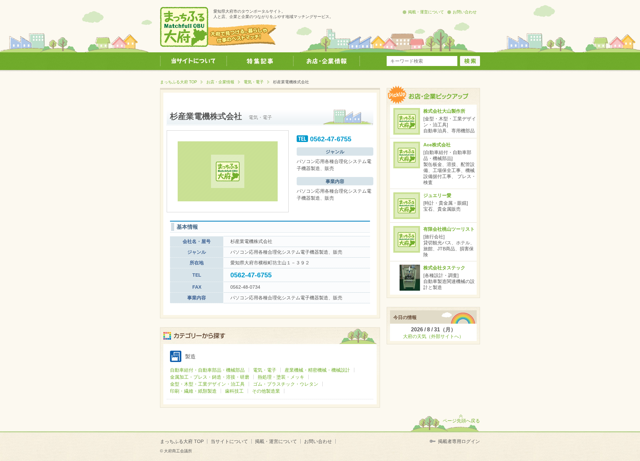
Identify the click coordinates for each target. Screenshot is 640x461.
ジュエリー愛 (437, 195)
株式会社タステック (444, 267)
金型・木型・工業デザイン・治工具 (207, 384)
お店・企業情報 (220, 82)
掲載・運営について (426, 12)
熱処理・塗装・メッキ (281, 377)
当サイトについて (229, 441)
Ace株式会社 (437, 144)
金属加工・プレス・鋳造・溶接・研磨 (209, 377)
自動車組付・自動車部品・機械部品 (207, 370)
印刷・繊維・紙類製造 (193, 391)
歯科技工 (234, 391)
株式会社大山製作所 (444, 111)
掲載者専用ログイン (459, 441)
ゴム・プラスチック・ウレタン (285, 384)
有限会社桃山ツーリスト (449, 229)
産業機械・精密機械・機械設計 (317, 370)
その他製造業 (266, 391)
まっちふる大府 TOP (178, 82)
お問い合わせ (465, 12)
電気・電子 (254, 82)
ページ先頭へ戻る (461, 420)
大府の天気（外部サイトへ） (433, 336)
